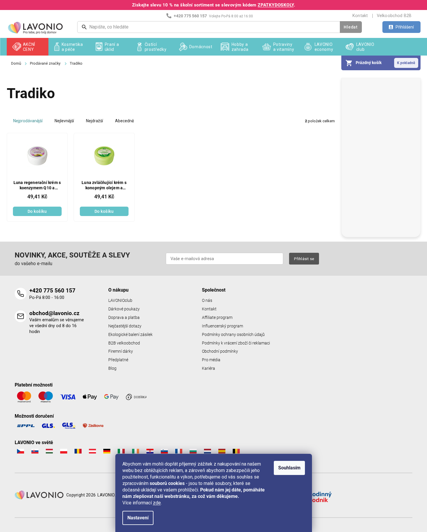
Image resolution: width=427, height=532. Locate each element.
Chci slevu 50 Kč (277, 287)
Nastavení (137, 518)
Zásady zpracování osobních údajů (277, 327)
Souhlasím (289, 468)
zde (157, 503)
